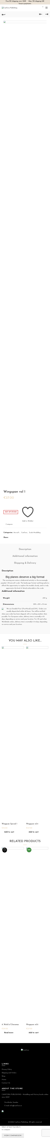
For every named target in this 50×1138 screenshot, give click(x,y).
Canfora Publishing (21, 1122)
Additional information (25, 556)
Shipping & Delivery (25, 563)
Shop (3, 1076)
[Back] (3, 14)
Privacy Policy (7, 1069)
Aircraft (16, 532)
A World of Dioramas (10, 1024)
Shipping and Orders (9, 1073)
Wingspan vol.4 (32, 824)
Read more (8, 1033)
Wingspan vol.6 (32, 1024)
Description (25, 549)
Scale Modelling (34, 532)
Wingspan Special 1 (9, 824)
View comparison (13, 1135)
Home (4, 1079)
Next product (46, 14)
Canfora (24, 532)
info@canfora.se (16, 1106)
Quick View (22, 652)
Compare (9, 524)
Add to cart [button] (9, 832)
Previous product (41, 14)
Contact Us (6, 1083)
